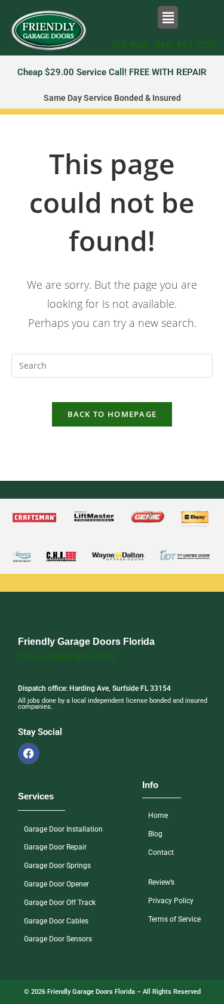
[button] (168, 17)
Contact (161, 852)
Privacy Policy (171, 901)
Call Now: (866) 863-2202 (165, 44)
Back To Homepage (112, 414)
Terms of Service (174, 919)
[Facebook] (28, 753)
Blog (155, 834)
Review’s (161, 882)
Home (158, 815)
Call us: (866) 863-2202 (67, 656)
